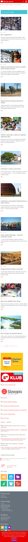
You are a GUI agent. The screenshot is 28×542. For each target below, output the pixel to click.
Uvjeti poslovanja (4, 507)
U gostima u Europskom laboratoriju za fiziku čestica (14, 202)
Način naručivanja (6, 509)
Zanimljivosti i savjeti (5, 518)
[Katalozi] (18, 477)
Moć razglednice (6, 35)
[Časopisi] (4, 483)
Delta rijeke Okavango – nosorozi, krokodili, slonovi (12, 236)
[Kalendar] (11, 477)
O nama (2, 503)
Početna (2, 4)
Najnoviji (3, 422)
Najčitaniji (9, 422)
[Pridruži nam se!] (11, 483)
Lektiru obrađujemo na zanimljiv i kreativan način (13, 447)
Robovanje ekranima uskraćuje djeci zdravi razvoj (13, 439)
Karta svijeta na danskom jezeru (11, 333)
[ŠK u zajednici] (18, 483)
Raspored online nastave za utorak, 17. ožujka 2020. (14, 430)
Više (2, 42)
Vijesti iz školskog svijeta (6, 517)
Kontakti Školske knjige (5, 505)
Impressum (3, 495)
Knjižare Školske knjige (5, 506)
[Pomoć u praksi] (4, 477)
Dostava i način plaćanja (7, 510)
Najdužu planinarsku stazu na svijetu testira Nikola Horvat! (13, 68)
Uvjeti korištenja (4, 497)
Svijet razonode (9, 4)
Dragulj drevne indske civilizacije (12, 269)
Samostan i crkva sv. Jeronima (11, 169)
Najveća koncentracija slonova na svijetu (12, 102)
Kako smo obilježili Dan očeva (10, 301)
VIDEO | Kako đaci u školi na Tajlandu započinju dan (13, 136)
